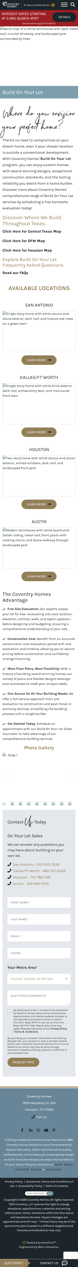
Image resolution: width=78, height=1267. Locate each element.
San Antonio (53, 1169)
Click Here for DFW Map (23, 241)
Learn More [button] (36, 360)
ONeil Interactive (47, 1246)
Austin (58, 1164)
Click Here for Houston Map (27, 250)
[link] (39, 777)
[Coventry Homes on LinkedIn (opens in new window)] (30, 1130)
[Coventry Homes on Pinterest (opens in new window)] (53, 1130)
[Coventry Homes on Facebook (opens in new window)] (22, 1130)
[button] (70, 777)
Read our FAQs (15, 272)
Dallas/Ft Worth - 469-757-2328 (39, 871)
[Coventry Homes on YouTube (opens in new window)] (46, 1130)
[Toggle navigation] (64, 5)
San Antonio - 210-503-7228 (36, 864)
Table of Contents (57, 1186)
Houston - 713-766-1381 (32, 877)
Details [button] (64, 17)
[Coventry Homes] (29, 5)
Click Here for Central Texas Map (31, 231)
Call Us (41, 1117)
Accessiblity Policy (30, 1186)
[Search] (72, 4)
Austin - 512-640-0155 (31, 883)
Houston (36, 1169)
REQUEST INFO (23, 1062)
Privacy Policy (59, 1028)
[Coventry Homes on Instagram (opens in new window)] (38, 1130)
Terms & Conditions (26, 1031)
